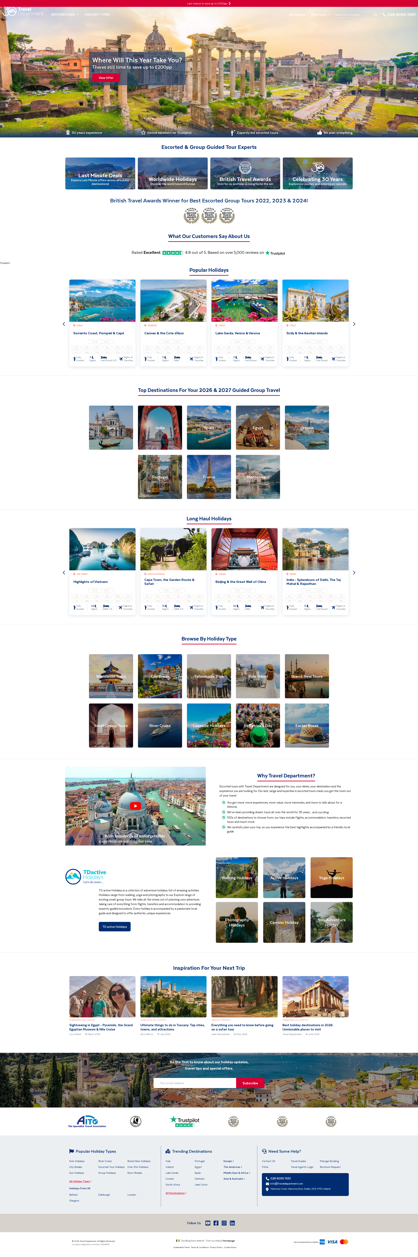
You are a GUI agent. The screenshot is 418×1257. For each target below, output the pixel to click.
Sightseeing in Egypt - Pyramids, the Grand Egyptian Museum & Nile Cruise (101, 1027)
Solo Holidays (77, 1161)
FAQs (265, 1167)
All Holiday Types (79, 1181)
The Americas (232, 1167)
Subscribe (250, 1083)
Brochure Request (330, 1167)
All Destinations (175, 1193)
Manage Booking (329, 1161)
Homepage (229, 1240)
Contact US (268, 1161)
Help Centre (319, 14)
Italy (168, 1161)
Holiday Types (97, 14)
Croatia (170, 1179)
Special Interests (220, 1020)
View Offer (106, 77)
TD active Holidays (114, 926)
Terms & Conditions (200, 1247)
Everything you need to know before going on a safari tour (242, 1027)
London (131, 1195)
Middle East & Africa (236, 1173)
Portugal (200, 1161)
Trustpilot (5, 263)
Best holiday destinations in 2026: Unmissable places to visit (307, 1027)
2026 (95, 342)
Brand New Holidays (139, 1161)
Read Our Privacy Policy (209, 1096)
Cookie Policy (230, 1247)
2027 (106, 342)
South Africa (173, 1184)
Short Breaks (134, 1173)
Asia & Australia (233, 1179)
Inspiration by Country (82, 1020)
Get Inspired (297, 14)
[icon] (229, 3)
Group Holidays (107, 1173)
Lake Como (201, 1184)
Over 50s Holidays (137, 1167)
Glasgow (74, 1200)
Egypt (198, 1167)
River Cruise (105, 1161)
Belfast (73, 1195)
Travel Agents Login (302, 1167)
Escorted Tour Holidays (111, 1167)
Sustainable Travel (181, 1247)
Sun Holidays (76, 1173)
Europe (228, 1161)
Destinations (63, 14)
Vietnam (200, 1179)
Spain (198, 1173)
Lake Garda (172, 1173)
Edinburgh (104, 1195)
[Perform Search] (375, 14)
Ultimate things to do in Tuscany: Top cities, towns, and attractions (172, 1027)
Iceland (170, 1167)
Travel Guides (298, 1161)
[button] (135, 806)
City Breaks (75, 1167)
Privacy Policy (216, 1247)
